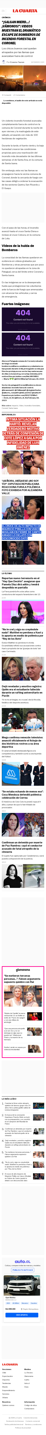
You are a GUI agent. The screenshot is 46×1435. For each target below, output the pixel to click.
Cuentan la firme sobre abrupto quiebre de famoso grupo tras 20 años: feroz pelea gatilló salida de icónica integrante (17, 1106)
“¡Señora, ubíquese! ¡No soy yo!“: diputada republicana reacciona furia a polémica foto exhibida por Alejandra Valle (22, 487)
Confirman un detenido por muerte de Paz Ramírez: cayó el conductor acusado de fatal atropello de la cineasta (22, 847)
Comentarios (20, 95)
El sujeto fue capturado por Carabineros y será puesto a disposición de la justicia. (23, 857)
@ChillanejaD (20, 390)
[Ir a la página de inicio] (25, 10)
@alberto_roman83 (10, 392)
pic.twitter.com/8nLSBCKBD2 (26, 376)
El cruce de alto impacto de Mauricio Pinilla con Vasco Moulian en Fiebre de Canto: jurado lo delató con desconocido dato (18, 1177)
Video (21, 405)
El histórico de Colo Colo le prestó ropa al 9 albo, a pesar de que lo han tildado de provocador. (21, 804)
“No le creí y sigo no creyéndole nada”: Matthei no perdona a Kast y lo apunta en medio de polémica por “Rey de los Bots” (22, 634)
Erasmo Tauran (17, 62)
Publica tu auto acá (23, 1270)
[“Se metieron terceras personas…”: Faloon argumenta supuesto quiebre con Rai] (23, 996)
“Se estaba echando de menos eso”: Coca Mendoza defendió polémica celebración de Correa (23, 794)
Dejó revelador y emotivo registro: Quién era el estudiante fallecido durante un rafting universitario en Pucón (22, 691)
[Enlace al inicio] (23, 970)
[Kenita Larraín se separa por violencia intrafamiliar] (35, 1049)
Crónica (6, 17)
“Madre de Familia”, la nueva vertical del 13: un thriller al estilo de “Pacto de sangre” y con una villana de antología (14, 1017)
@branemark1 (8, 390)
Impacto (15, 405)
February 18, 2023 (36, 379)
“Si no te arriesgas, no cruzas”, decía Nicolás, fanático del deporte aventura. (21, 701)
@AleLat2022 (25, 392)
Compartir (7, 95)
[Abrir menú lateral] (4, 11)
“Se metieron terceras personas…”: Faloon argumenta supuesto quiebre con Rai (22, 979)
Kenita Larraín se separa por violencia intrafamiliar (15, 1048)
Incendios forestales (32, 405)
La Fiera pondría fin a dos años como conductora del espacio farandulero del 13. (21, 593)
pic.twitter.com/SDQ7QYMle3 (24, 395)
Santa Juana (13, 408)
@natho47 (36, 392)
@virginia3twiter (33, 390)
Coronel (5, 408)
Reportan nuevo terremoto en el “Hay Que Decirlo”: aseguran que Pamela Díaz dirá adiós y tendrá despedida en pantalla (21, 583)
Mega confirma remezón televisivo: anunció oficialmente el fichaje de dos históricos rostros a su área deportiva (22, 742)
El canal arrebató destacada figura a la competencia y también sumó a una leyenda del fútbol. (21, 753)
